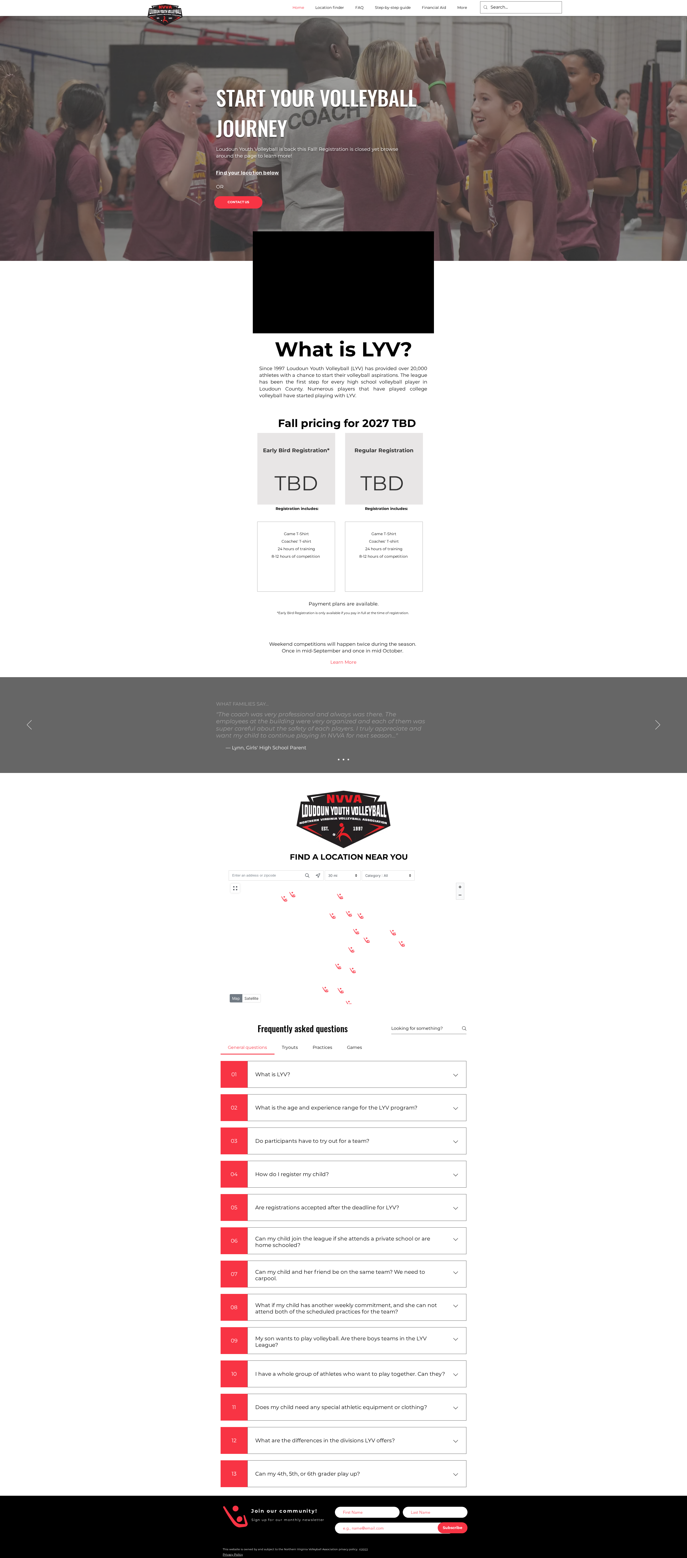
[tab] (248, 1048)
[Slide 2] (343, 759)
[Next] (657, 725)
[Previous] (29, 725)
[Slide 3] (348, 759)
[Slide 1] (338, 759)
